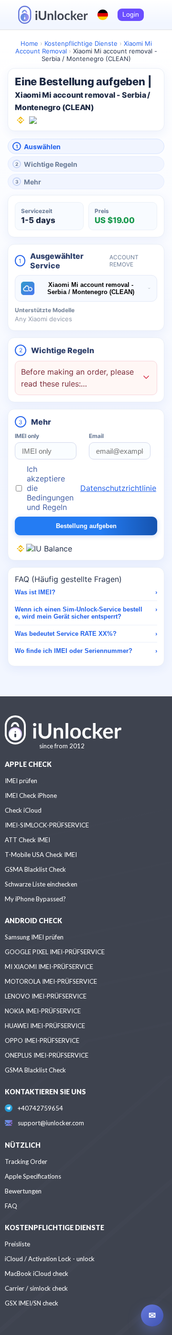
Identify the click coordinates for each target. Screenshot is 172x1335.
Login (130, 14)
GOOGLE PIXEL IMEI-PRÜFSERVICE (55, 952)
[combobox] (86, 288)
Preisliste (17, 1244)
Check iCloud (23, 810)
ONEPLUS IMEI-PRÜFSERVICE (46, 1055)
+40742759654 (40, 1108)
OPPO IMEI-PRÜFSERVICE (42, 1040)
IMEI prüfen (21, 781)
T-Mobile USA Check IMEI (41, 854)
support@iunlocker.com (51, 1123)
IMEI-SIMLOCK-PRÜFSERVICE (47, 825)
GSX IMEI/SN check (31, 1303)
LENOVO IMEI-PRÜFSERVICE (45, 996)
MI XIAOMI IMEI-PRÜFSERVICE (49, 966)
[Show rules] (146, 378)
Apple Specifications (33, 1176)
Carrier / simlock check (36, 1288)
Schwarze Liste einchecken (41, 884)
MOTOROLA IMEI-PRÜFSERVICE (51, 981)
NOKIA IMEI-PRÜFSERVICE (43, 1011)
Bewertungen (23, 1191)
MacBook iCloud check (36, 1273)
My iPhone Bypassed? (35, 899)
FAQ (11, 1206)
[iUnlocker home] (53, 15)
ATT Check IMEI (27, 840)
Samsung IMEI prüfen (34, 937)
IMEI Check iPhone (31, 795)
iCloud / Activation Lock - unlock (50, 1259)
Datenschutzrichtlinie (118, 488)
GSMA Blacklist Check (35, 869)
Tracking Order (26, 1161)
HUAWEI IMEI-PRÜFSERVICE (45, 1025)
